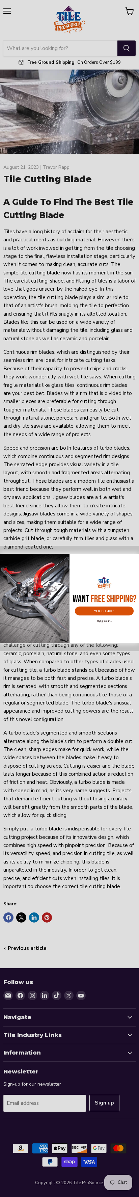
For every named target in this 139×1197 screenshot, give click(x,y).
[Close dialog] (134, 558)
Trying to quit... (104, 620)
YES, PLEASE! (104, 610)
